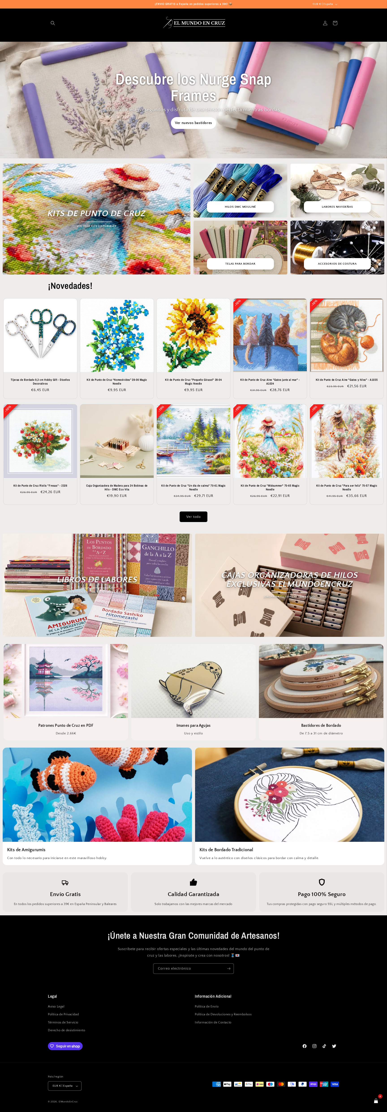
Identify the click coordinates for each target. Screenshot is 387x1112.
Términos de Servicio (63, 1022)
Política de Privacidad (63, 1014)
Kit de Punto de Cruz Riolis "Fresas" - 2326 (40, 485)
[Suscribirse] (229, 968)
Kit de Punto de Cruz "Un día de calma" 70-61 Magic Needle (193, 487)
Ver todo (193, 517)
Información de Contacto (213, 1022)
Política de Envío (207, 1006)
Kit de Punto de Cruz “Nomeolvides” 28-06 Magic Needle (117, 381)
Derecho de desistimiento (66, 1030)
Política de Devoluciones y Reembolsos (223, 1014)
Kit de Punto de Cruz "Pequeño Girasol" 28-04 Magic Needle (193, 381)
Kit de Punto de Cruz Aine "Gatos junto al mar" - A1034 (270, 381)
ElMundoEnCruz (68, 1101)
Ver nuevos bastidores (193, 123)
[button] (53, 23)
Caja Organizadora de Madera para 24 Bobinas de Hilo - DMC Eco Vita (117, 487)
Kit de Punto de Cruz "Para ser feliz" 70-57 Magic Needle (346, 487)
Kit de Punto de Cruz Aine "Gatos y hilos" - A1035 (347, 380)
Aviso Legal (56, 1006)
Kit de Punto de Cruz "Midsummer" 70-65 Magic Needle (270, 487)
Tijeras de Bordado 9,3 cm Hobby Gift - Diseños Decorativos (40, 381)
